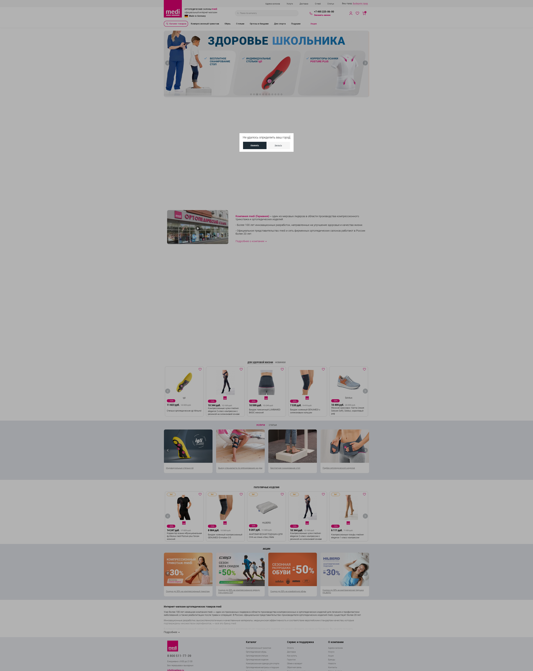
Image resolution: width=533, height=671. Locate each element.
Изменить (255, 145)
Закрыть (278, 145)
